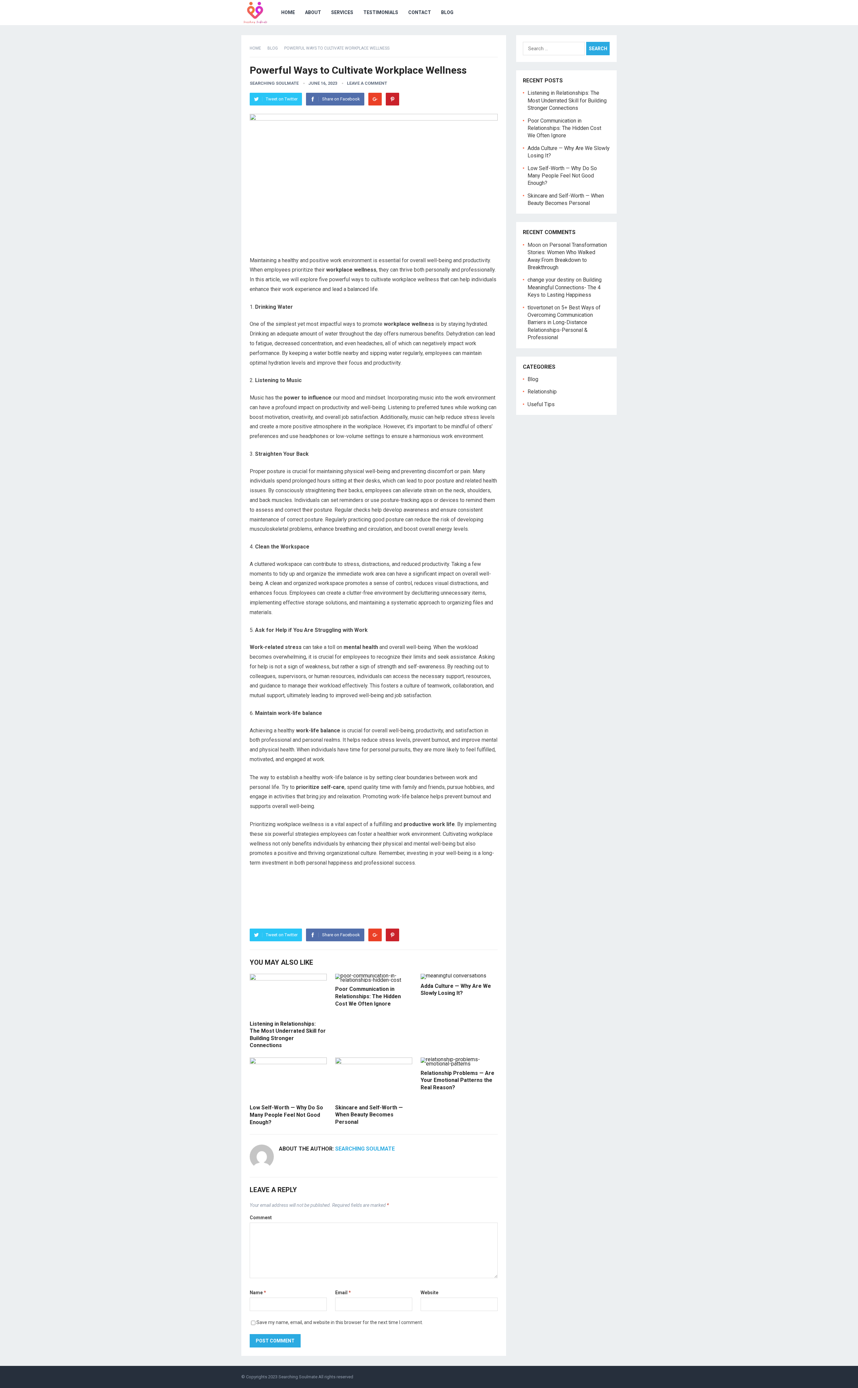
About (313, 12)
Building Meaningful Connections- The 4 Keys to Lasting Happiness (565, 287)
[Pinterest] (392, 99)
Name (258, 1292)
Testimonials (380, 12)
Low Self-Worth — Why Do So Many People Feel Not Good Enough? (286, 1114)
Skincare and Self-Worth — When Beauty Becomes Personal (369, 1114)
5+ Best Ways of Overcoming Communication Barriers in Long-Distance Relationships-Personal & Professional (564, 322)
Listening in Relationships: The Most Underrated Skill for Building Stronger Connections (567, 100)
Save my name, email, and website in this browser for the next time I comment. (339, 1322)
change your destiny (551, 280)
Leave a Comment (367, 83)
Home (288, 12)
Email (343, 1292)
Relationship (542, 391)
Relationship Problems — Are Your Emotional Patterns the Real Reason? (457, 1080)
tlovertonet (540, 307)
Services (342, 12)
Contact (419, 12)
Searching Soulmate (274, 83)
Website (429, 1292)
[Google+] (375, 99)
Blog (447, 12)
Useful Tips (541, 404)
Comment (261, 1217)
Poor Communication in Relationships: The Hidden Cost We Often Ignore (368, 996)
